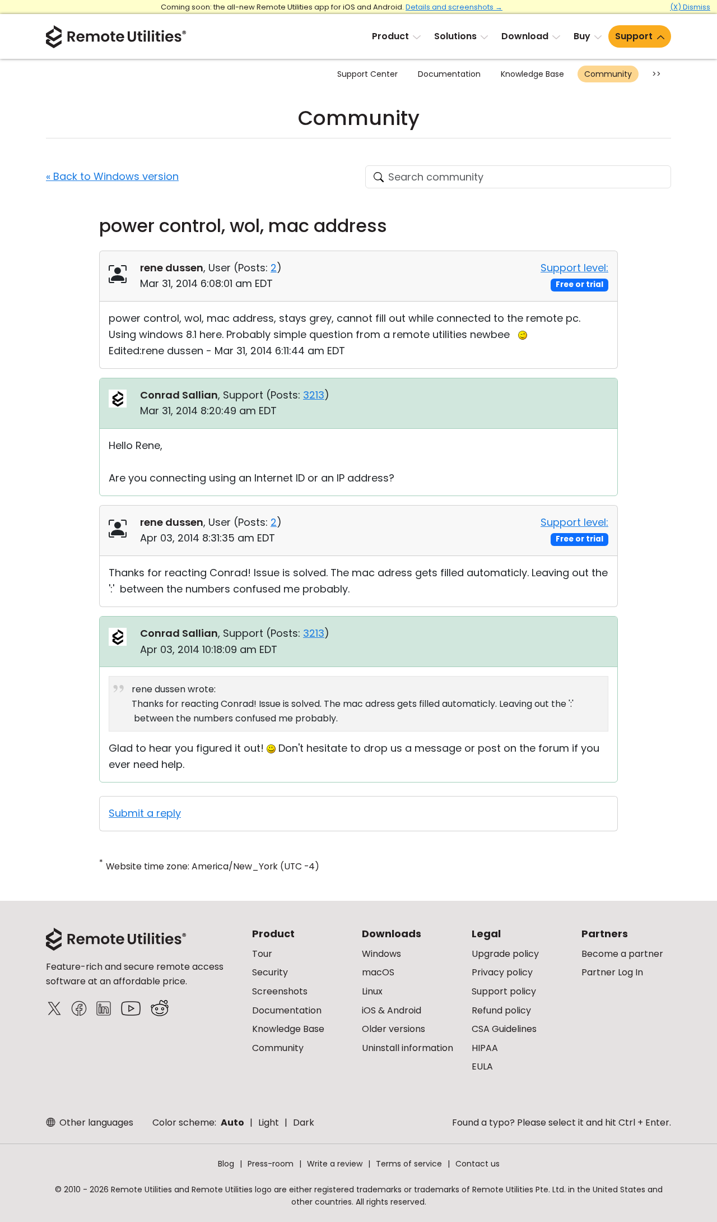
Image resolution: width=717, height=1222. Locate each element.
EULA (482, 1066)
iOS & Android (391, 1010)
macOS (378, 972)
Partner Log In (612, 972)
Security (270, 972)
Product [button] (390, 36)
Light (268, 1122)
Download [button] (524, 36)
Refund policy (501, 1010)
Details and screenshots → (454, 7)
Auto (232, 1122)
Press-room (271, 1163)
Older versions (393, 1028)
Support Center (367, 74)
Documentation (449, 74)
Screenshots (280, 991)
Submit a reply (145, 813)
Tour (262, 953)
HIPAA (485, 1048)
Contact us (477, 1163)
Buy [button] (582, 36)
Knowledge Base (532, 74)
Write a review (334, 1163)
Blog (226, 1163)
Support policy (504, 991)
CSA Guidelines (504, 1028)
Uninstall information (407, 1048)
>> (656, 74)
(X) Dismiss (690, 7)
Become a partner (622, 953)
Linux (372, 991)
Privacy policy (502, 972)
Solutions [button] (455, 36)
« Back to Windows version (112, 176)
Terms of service (409, 1163)
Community (608, 74)
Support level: (574, 268)
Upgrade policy (505, 953)
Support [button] (634, 36)
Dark (303, 1122)
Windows (381, 953)
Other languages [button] (95, 1122)
